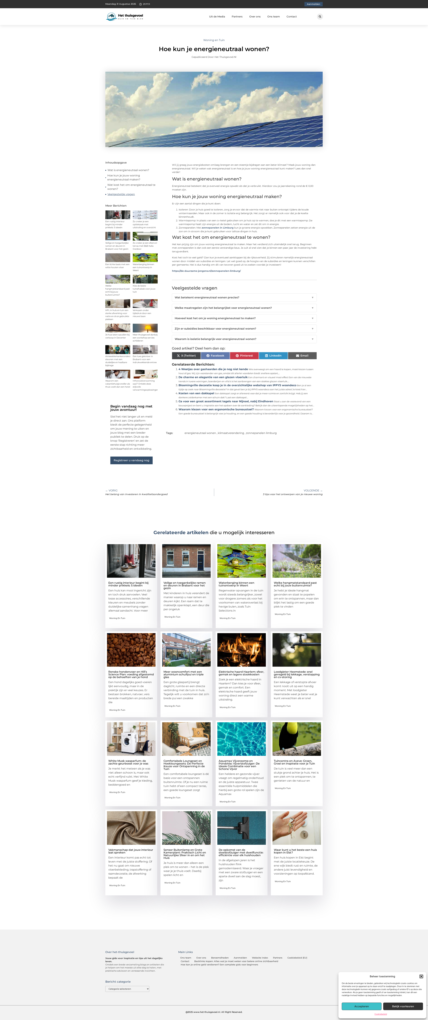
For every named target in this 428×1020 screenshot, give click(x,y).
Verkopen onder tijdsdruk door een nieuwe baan (142, 313)
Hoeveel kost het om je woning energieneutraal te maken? (244, 318)
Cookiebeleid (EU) (297, 958)
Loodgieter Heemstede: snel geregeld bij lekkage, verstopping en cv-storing (297, 674)
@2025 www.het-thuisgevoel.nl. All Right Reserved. (214, 1012)
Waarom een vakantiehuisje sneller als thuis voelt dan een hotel (117, 383)
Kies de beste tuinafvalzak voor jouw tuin (144, 288)
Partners (237, 16)
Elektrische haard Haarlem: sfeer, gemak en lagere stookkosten (241, 673)
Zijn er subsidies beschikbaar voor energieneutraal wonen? (244, 328)
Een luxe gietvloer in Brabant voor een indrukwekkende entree (145, 359)
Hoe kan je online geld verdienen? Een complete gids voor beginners (219, 964)
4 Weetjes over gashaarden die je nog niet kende (213, 369)
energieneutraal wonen (200, 433)
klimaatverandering (231, 433)
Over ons (255, 16)
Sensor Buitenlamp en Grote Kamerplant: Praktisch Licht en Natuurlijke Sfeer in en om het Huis (185, 853)
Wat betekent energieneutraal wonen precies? (244, 297)
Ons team (273, 16)
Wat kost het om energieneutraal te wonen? (131, 186)
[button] (421, 976)
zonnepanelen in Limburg (218, 227)
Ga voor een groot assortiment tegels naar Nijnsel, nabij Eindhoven (226, 401)
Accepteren (361, 1006)
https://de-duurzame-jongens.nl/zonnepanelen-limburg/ (206, 270)
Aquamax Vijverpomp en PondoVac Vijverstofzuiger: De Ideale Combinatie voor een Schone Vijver (239, 765)
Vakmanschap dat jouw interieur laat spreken (130, 851)
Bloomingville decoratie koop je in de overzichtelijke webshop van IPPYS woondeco (237, 385)
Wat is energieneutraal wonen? (128, 170)
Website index (260, 958)
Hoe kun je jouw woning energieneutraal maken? (123, 177)
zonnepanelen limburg (261, 433)
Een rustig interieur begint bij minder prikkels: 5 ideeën (115, 224)
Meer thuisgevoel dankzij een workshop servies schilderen (145, 337)
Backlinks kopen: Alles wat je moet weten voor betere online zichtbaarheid (236, 961)
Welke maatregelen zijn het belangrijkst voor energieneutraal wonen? (244, 307)
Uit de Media (217, 16)
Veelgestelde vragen (121, 194)
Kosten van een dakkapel (196, 393)
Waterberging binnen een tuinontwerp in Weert (143, 267)
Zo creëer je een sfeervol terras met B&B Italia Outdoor (145, 246)
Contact (292, 16)
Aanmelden (240, 958)
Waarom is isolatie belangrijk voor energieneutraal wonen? (244, 339)
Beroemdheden (220, 958)
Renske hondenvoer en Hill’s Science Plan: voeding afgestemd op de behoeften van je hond (131, 674)
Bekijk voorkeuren (403, 1006)
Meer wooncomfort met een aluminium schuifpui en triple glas (184, 674)
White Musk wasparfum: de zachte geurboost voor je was (128, 762)
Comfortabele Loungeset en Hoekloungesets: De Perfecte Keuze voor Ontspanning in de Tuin (184, 765)
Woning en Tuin (214, 40)
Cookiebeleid (380, 1014)
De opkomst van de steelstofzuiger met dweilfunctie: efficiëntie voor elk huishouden (241, 852)
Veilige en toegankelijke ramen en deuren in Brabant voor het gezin (117, 246)
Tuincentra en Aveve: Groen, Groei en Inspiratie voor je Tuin (294, 762)
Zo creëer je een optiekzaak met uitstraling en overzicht (144, 224)
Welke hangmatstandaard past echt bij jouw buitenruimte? (295, 584)
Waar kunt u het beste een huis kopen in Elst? (295, 851)
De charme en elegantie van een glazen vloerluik (213, 377)
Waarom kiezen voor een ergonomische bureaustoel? (216, 409)
